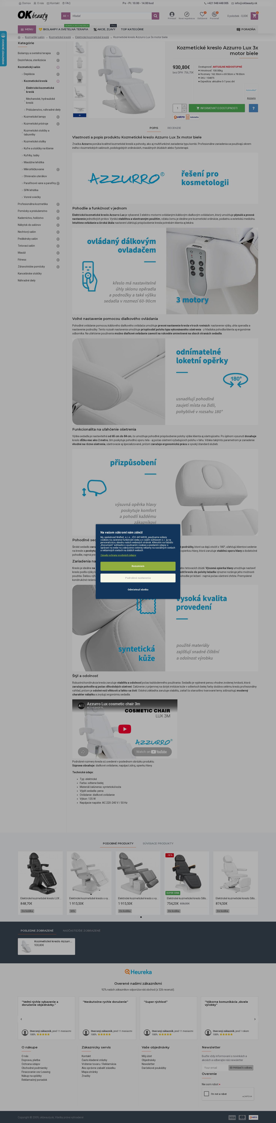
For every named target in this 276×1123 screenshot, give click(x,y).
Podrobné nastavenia (138, 578)
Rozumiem (138, 566)
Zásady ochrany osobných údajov (118, 555)
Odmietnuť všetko (138, 589)
